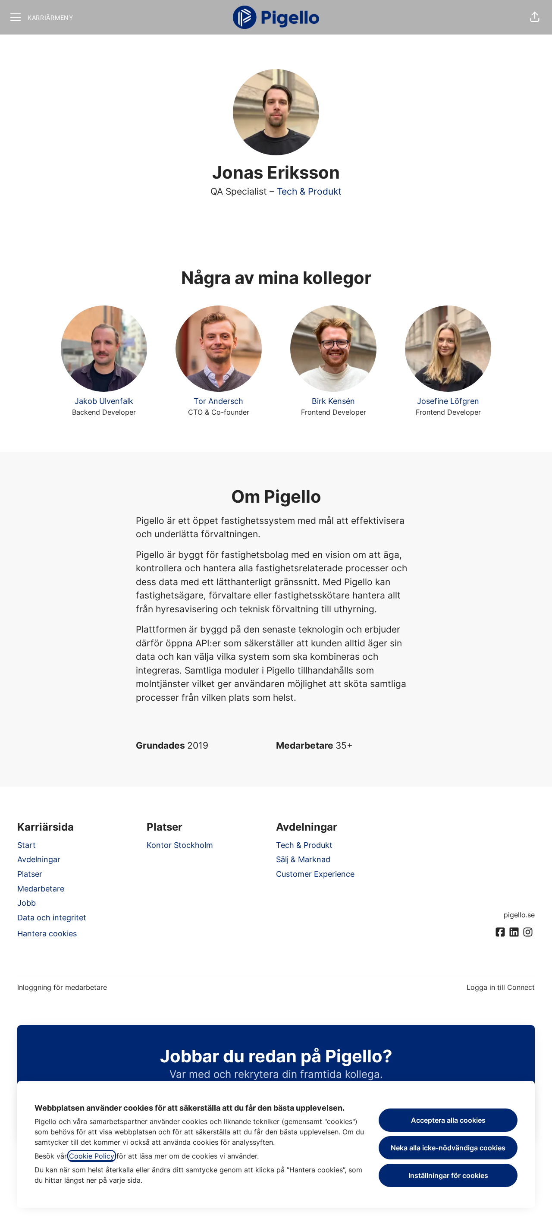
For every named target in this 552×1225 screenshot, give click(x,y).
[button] (535, 17)
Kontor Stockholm (180, 845)
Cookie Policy (91, 1156)
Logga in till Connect (501, 987)
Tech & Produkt (309, 191)
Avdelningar (38, 859)
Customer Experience (315, 874)
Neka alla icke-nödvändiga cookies (448, 1147)
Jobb (26, 902)
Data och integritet (51, 917)
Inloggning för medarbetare (62, 987)
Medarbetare (40, 888)
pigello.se (519, 914)
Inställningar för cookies (448, 1175)
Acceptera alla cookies (448, 1120)
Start (26, 845)
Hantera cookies (47, 933)
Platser (29, 874)
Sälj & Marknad (303, 859)
